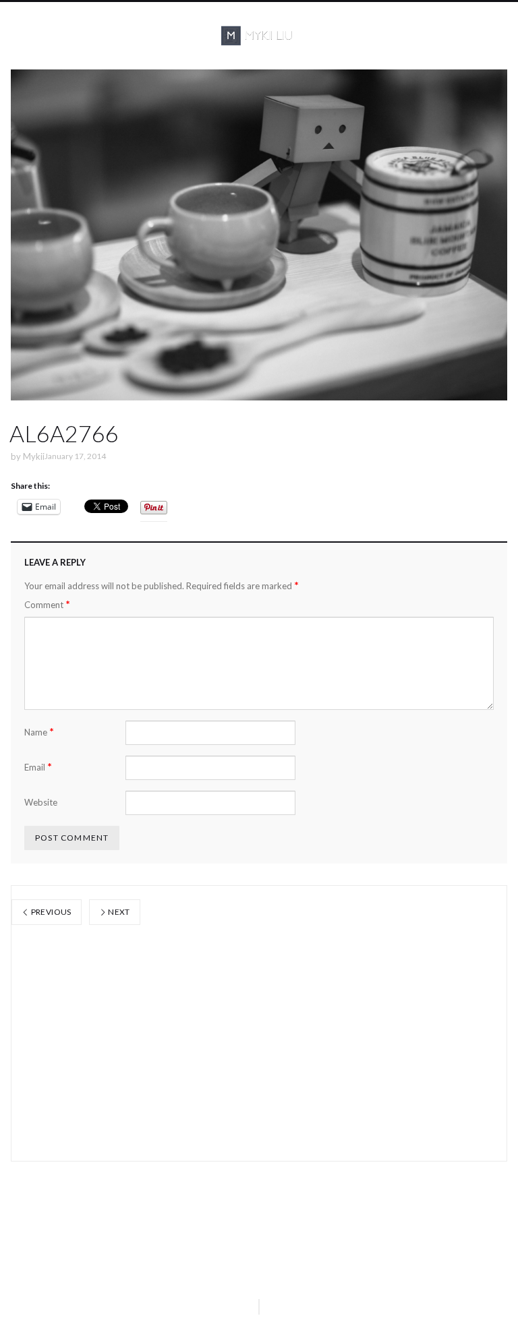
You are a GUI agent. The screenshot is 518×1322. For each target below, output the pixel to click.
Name (39, 732)
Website (40, 802)
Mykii (34, 456)
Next (118, 912)
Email (38, 767)
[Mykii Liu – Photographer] (259, 36)
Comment (47, 604)
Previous (50, 912)
